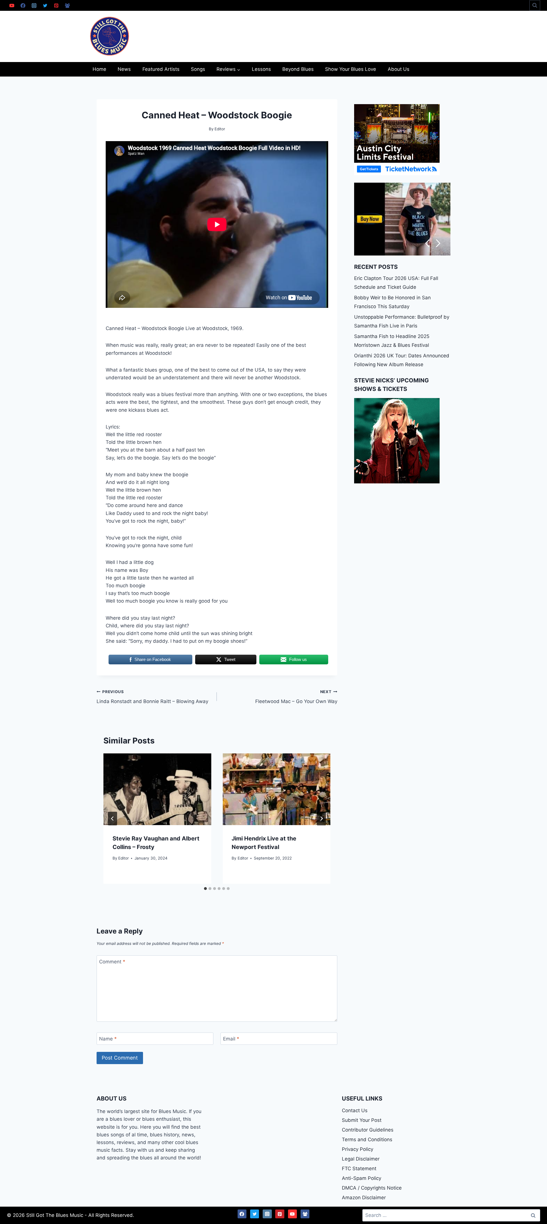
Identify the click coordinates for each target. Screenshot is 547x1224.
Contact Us (355, 1110)
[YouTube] (12, 5)
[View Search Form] (534, 5)
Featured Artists (160, 69)
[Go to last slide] (112, 818)
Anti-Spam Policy (361, 1178)
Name (108, 1039)
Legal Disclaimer (360, 1159)
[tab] (205, 888)
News (124, 69)
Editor (123, 858)
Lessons (261, 69)
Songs (198, 69)
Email (231, 1039)
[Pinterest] (56, 5)
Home (99, 69)
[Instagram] (34, 5)
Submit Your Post (361, 1120)
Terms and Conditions (367, 1139)
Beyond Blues (298, 69)
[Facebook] (23, 5)
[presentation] (157, 789)
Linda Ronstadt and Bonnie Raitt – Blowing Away (152, 696)
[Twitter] (45, 5)
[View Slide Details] (402, 219)
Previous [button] (427, 243)
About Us (398, 69)
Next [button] (438, 243)
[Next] (321, 818)
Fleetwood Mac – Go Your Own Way (296, 696)
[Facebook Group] (67, 5)
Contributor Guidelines (367, 1130)
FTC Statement (359, 1168)
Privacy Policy (357, 1149)
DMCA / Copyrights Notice (372, 1188)
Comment (112, 962)
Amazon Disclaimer (364, 1197)
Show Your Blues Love (350, 69)
